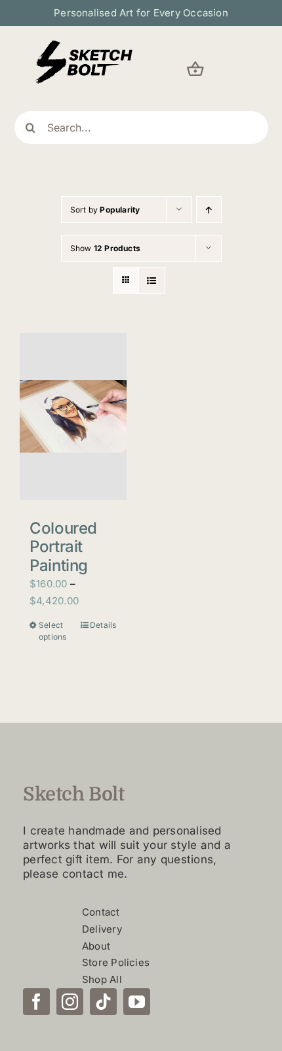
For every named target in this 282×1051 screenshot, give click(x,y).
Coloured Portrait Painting (63, 547)
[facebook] (36, 1001)
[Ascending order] (209, 209)
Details (103, 625)
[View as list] (152, 280)
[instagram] (69, 1001)
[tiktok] (103, 1001)
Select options (53, 631)
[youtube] (136, 1001)
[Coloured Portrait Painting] (73, 416)
